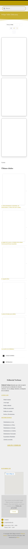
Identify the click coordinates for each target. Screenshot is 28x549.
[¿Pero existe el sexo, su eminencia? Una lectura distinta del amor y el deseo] (14, 55)
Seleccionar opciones (9, 69)
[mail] (16, 542)
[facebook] (8, 542)
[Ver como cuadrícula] (14, 32)
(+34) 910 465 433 (8, 522)
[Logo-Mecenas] (22, 449)
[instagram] (14, 542)
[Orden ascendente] (21, 25)
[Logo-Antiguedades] (20, 459)
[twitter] (11, 542)
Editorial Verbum (14, 380)
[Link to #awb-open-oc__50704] (1, 2)
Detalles (22, 69)
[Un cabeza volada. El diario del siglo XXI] (14, 95)
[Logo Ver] (14, 367)
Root (18, 537)
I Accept (14, 511)
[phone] (19, 542)
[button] (14, 355)
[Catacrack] (14, 136)
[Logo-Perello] (14, 449)
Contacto (6, 519)
